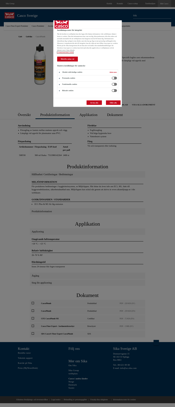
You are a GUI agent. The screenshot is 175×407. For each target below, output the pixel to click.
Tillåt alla (113, 103)
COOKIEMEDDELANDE (65, 52)
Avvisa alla (94, 103)
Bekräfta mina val (67, 59)
